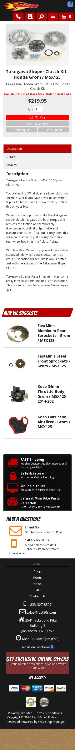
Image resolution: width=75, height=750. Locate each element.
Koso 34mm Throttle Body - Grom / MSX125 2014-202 (52, 394)
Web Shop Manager (51, 722)
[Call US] (18, 16)
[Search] (40, 15)
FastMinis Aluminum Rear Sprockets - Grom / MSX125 (54, 333)
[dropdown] (53, 16)
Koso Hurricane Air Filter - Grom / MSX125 (54, 421)
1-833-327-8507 (39, 604)
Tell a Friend (53, 130)
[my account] (30, 16)
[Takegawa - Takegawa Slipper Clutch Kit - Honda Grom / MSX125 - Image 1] (37, 45)
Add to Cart (37, 117)
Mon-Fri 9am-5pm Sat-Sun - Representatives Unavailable (34, 546)
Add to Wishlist (37, 124)
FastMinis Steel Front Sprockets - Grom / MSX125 (54, 361)
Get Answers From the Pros (43, 529)
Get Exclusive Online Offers (37, 662)
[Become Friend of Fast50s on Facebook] (70, 5)
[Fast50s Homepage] (13, 6)
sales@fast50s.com (41, 612)
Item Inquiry (22, 130)
